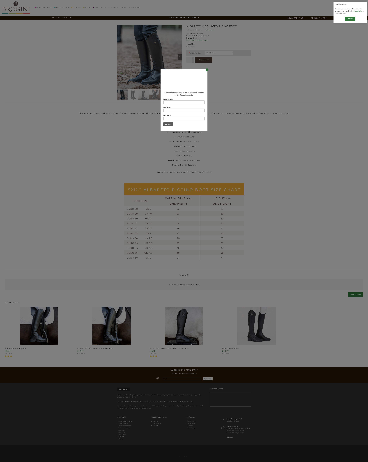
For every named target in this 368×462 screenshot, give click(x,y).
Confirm (350, 19)
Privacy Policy (357, 11)
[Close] (207, 69)
